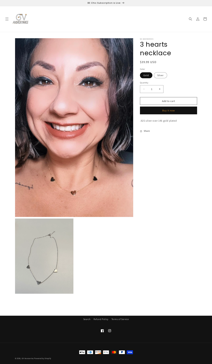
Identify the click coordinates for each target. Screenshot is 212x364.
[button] (7, 19)
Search (87, 319)
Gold (146, 75)
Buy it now (168, 110)
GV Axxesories (28, 358)
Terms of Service (120, 319)
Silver (160, 75)
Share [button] (147, 130)
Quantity (144, 82)
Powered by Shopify (42, 358)
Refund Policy (101, 319)
